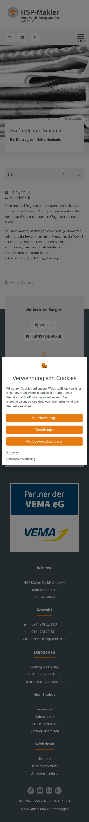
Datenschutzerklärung (20, 459)
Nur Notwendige (44, 418)
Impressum (13, 452)
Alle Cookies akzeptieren (44, 442)
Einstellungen (44, 430)
